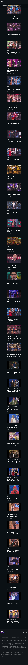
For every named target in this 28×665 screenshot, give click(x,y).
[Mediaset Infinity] (2, 2)
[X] (26, 632)
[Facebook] (19, 632)
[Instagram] (23, 632)
